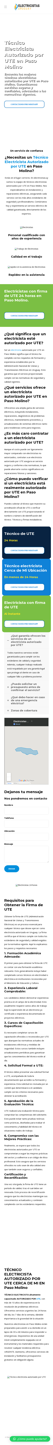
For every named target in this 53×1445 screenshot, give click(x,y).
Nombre (8, 805)
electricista (16, 350)
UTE (38, 1298)
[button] (30, 1439)
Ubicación (9, 831)
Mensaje (8, 844)
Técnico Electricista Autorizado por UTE (26, 162)
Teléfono (9, 818)
